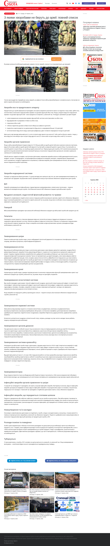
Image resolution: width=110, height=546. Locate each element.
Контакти (54, 3)
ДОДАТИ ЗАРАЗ (56, 59)
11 (88, 190)
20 (94, 192)
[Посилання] (10, 3)
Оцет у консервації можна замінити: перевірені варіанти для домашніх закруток (94, 38)
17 (85, 192)
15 (100, 190)
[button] (67, 3)
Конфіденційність (9, 543)
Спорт (84, 24)
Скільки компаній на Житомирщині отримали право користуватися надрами (66, 490)
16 (103, 190)
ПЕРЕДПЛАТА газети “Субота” (34, 3)
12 (91, 190)
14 (97, 190)
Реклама (47, 3)
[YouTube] (73, 3)
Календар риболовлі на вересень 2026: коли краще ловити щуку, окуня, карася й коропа (16, 515)
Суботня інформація (92, 24)
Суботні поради (93, 35)
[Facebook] (76, 3)
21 (97, 192)
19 (91, 192)
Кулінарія (85, 35)
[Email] (70, 3)
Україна (100, 35)
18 (88, 192)
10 (85, 190)
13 (94, 190)
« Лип (86, 200)
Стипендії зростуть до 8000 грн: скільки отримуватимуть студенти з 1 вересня (66, 514)
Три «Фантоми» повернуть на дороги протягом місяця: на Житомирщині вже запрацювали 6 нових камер (41, 515)
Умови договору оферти (10, 541)
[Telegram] (79, 3)
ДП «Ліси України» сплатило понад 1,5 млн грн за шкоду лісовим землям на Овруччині (42, 491)
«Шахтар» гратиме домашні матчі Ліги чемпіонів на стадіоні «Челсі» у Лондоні (15, 490)
